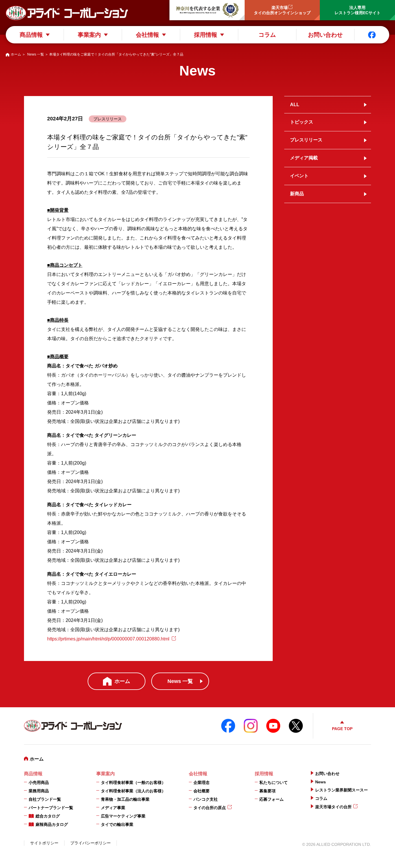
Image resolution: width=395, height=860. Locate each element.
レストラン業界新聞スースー (341, 790)
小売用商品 (39, 782)
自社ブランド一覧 (45, 799)
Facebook (371, 35)
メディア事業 (113, 807)
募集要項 (267, 791)
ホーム (16, 54)
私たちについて (273, 782)
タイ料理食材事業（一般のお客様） (133, 782)
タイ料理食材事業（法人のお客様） (133, 791)
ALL (294, 104)
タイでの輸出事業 (117, 824)
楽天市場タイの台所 (333, 806)
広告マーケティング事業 (123, 816)
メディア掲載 (304, 157)
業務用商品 (39, 791)
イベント (299, 175)
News (320, 782)
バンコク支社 (205, 799)
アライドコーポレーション (67, 13)
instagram (251, 726)
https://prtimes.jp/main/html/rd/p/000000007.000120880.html (108, 638)
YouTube (273, 726)
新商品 (297, 193)
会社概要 (201, 791)
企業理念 (201, 782)
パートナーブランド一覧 (51, 807)
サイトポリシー (44, 843)
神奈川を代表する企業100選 (207, 10)
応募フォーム (271, 799)
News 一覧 (35, 54)
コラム (267, 35)
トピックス (301, 121)
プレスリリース (306, 139)
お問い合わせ (325, 35)
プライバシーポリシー (90, 843)
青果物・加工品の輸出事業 (125, 799)
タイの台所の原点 (209, 807)
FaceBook (228, 726)
